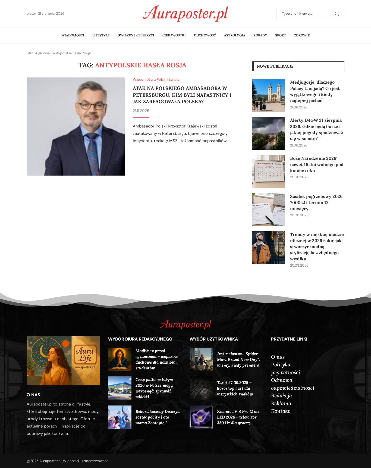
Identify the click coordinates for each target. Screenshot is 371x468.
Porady (260, 35)
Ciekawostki (174, 35)
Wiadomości (72, 35)
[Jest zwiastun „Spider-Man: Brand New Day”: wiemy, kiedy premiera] (201, 359)
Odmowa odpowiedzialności (292, 384)
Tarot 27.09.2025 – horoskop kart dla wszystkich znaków (235, 388)
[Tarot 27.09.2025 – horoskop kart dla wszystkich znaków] (201, 388)
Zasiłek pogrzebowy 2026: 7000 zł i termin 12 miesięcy (317, 202)
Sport (280, 35)
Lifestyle (100, 35)
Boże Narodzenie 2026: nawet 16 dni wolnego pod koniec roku (317, 164)
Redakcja (281, 395)
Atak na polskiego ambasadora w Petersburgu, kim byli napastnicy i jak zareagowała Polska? (182, 95)
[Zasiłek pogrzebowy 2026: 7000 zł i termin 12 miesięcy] (268, 209)
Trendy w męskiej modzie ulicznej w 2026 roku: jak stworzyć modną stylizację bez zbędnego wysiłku (317, 246)
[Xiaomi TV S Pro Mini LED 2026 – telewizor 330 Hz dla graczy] (201, 417)
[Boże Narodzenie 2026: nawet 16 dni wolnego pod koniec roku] (268, 171)
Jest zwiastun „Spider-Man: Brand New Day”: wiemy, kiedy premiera (238, 359)
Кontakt (280, 411)
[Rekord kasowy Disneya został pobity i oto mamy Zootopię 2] (119, 417)
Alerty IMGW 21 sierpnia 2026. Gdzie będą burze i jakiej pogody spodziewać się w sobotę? (316, 129)
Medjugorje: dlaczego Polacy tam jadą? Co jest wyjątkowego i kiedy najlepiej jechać (315, 91)
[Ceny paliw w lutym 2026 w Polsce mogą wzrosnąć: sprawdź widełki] (119, 388)
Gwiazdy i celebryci (136, 35)
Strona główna (38, 53)
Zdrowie (302, 35)
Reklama (281, 403)
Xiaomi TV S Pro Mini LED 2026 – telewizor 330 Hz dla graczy (238, 417)
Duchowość (205, 35)
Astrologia (234, 35)
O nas (278, 357)
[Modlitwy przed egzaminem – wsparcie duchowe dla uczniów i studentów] (119, 359)
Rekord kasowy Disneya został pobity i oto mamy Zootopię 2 (158, 417)
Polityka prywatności (285, 368)
